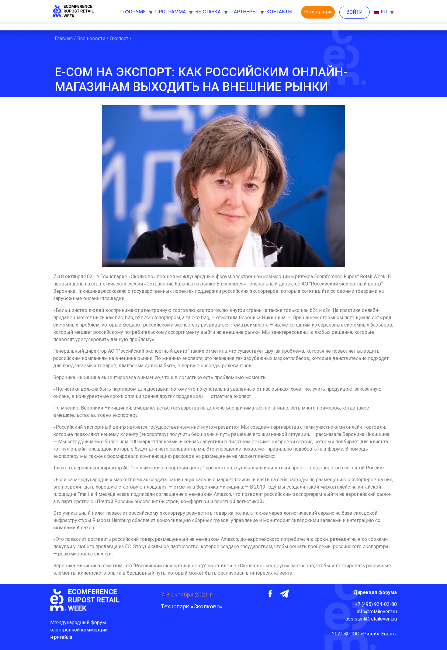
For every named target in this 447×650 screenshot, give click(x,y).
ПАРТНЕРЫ (243, 12)
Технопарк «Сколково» (192, 606)
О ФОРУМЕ (133, 12)
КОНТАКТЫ (279, 12)
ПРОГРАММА (170, 12)
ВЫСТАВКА (208, 12)
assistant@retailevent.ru (371, 619)
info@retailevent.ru (377, 611)
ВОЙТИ (354, 12)
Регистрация (317, 12)
